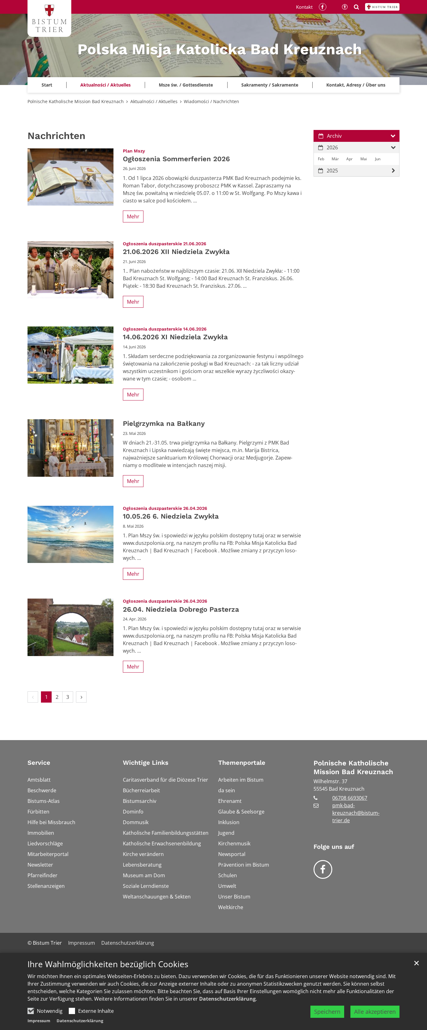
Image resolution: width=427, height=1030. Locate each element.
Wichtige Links (145, 762)
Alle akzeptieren (375, 1011)
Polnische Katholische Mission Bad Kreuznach (76, 101)
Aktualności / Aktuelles (154, 101)
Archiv (334, 135)
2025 (332, 170)
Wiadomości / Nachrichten (211, 101)
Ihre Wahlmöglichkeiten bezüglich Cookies (108, 964)
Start (47, 85)
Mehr (133, 216)
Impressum (39, 1020)
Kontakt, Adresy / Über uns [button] (355, 85)
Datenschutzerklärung (227, 998)
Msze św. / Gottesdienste (186, 85)
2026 (332, 147)
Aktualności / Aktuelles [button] (105, 85)
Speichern (327, 1011)
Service (39, 762)
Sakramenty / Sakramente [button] (269, 85)
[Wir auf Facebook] (323, 869)
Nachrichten (56, 136)
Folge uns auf (334, 846)
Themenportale (241, 762)
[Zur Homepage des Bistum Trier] (382, 7)
